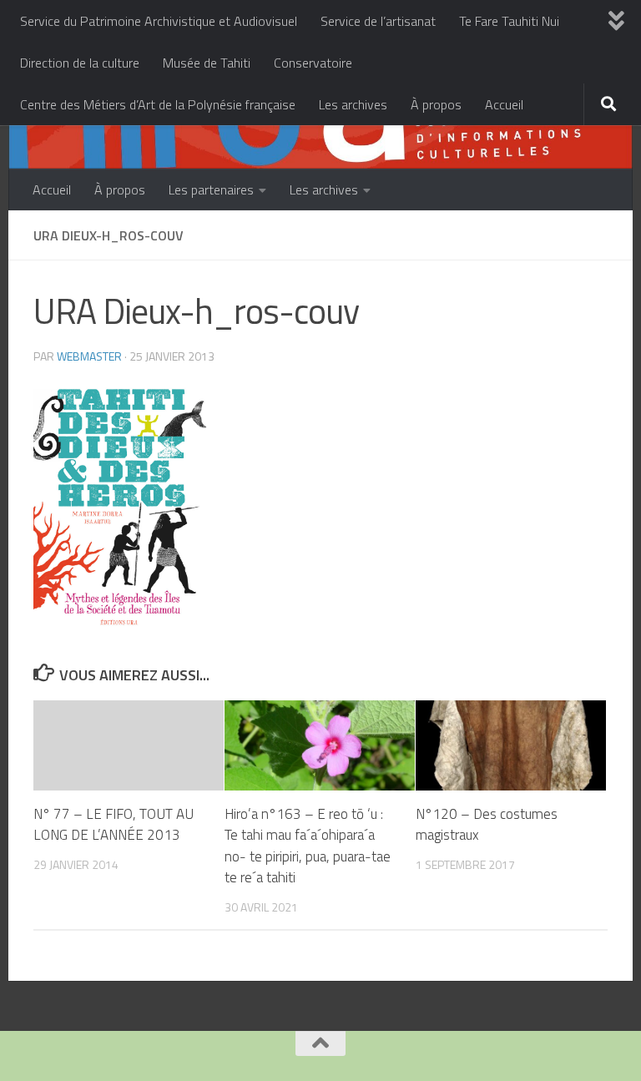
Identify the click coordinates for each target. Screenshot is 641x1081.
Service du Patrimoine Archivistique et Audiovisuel (158, 21)
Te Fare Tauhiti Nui (509, 21)
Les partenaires (211, 189)
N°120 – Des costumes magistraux (487, 824)
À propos (436, 104)
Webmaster (89, 356)
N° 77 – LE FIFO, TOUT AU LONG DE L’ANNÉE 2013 (113, 824)
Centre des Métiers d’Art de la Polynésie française (157, 104)
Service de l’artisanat (378, 21)
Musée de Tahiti (206, 63)
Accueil (504, 104)
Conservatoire (313, 63)
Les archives (353, 104)
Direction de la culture (79, 63)
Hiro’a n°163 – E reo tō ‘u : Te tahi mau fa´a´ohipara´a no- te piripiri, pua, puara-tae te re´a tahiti (308, 846)
